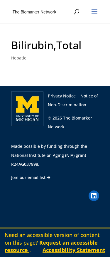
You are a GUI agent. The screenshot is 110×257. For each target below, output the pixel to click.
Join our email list (29, 177)
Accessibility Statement (74, 249)
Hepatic (18, 58)
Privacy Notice (62, 96)
